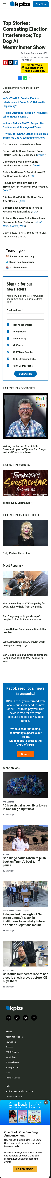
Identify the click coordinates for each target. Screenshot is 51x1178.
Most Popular (12, 565)
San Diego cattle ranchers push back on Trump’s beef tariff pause (24, 861)
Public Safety (8, 970)
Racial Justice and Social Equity (15, 910)
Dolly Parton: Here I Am (16, 553)
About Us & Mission (14, 1037)
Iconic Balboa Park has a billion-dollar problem (24, 631)
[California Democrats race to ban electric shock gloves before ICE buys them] (25, 954)
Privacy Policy (12, 1067)
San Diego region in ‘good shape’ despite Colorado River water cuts (22, 618)
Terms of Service (13, 1078)
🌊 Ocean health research (20, 262)
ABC (22, 201)
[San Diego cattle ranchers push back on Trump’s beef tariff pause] (25, 837)
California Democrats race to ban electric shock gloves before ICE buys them (25, 977)
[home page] (20, 4)
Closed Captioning (14, 1096)
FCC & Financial (12, 1052)
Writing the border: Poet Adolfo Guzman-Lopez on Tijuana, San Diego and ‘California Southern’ (24, 449)
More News (11, 768)
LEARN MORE (24, 1169)
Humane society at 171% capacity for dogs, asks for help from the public (24, 605)
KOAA (7, 190)
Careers (9, 1047)
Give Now (41, 4)
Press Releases (12, 1062)
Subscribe (25, 373)
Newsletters (11, 1042)
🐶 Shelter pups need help (20, 256)
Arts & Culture (8, 802)
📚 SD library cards (16, 267)
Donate (25, 754)
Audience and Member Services (19, 1091)
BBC (31, 176)
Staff (8, 1072)
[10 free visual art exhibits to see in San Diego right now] (25, 785)
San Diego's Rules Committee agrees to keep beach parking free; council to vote (25, 658)
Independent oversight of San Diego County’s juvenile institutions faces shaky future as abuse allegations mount (24, 919)
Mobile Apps (11, 1057)
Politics (6, 854)
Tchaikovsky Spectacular (17, 502)
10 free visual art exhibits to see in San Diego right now (25, 807)
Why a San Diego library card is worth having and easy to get (24, 643)
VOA (34, 211)
